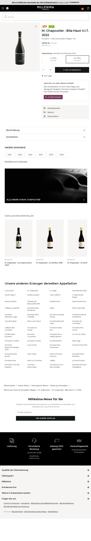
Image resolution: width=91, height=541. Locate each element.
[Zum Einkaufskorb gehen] (88, 8)
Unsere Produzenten (12, 503)
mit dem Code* (40, 2)
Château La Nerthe (12, 308)
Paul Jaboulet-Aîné (79, 290)
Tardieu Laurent (33, 295)
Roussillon (45, 39)
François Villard (10, 301)
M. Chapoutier (32, 290)
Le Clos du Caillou (79, 334)
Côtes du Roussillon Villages (61, 39)
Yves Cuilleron (55, 295)
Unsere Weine (23, 386)
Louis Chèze (32, 345)
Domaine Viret (10, 360)
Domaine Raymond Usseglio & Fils (12, 347)
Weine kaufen (9, 386)
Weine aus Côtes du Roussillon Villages (20, 390)
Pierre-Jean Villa (78, 308)
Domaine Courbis (34, 341)
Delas (52, 308)
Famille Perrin (55, 301)
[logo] (45, 8)
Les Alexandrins (56, 341)
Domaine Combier (12, 341)
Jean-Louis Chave (34, 321)
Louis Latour (9, 290)
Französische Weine (40, 386)
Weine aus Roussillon (59, 386)
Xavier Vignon (10, 295)
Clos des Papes (10, 321)
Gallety (52, 360)
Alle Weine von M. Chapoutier (16, 161)
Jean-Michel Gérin (79, 301)
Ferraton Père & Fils (79, 345)
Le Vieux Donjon (78, 360)
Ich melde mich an (45, 418)
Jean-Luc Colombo (34, 360)
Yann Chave (31, 354)
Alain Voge (76, 341)
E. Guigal (53, 290)
